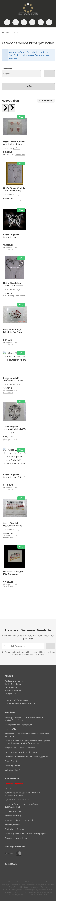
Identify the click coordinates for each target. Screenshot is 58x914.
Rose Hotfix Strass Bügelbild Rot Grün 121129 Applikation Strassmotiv (12, 330)
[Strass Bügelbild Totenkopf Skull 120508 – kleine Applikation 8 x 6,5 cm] (15, 411)
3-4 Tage (16, 148)
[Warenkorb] (41, 22)
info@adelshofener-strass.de (22, 703)
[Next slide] (11, 108)
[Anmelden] (24, 22)
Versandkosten (20, 154)
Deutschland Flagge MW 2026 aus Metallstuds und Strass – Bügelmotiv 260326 (14, 572)
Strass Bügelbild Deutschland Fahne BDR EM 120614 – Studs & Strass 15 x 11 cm (14, 524)
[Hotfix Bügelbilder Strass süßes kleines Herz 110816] (15, 268)
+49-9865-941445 (20, 700)
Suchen (49, 73)
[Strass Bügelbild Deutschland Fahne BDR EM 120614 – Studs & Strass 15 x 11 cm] (15, 508)
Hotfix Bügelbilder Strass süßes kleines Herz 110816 (13, 284)
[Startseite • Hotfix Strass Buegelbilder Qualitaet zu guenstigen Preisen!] (28, 16)
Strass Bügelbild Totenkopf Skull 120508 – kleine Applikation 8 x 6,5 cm (14, 427)
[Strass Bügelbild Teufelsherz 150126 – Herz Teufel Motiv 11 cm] (15, 363)
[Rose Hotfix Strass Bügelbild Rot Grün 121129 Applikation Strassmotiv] (15, 314)
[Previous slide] (5, 108)
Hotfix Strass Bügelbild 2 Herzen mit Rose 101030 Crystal (14, 189)
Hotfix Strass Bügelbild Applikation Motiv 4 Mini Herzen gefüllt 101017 (14, 142)
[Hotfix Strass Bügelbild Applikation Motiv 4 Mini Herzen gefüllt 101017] (15, 126)
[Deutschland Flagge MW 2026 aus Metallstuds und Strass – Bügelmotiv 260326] (15, 556)
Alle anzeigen (45, 101)
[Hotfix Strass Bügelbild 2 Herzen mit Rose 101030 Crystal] (15, 173)
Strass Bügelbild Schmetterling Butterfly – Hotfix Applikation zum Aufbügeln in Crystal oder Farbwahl (14, 475)
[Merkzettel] (32, 22)
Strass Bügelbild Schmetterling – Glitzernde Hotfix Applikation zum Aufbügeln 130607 (12, 235)
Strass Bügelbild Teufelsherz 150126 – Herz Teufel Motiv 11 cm (14, 379)
